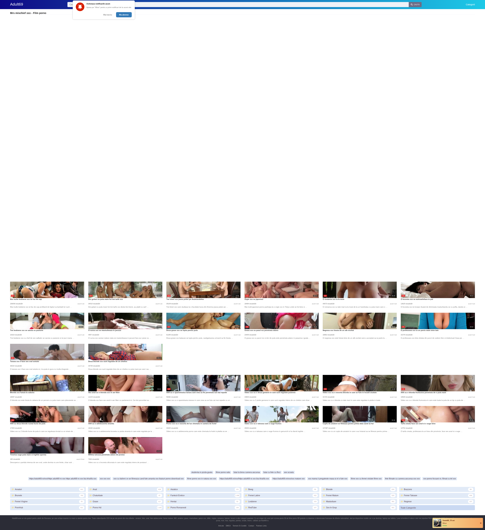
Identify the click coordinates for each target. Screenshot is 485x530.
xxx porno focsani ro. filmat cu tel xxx (439, 479)
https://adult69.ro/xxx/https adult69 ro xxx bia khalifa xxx (244, 479)
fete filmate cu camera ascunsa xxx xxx (402, 479)
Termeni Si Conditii (239, 526)
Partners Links (261, 526)
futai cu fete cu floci (272, 472)
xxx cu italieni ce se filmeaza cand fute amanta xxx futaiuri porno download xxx (149, 479)
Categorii (470, 4)
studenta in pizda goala (201, 472)
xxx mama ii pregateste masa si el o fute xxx (327, 479)
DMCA (228, 526)
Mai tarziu (107, 15)
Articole (221, 526)
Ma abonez (124, 15)
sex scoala (289, 472)
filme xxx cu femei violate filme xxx (366, 479)
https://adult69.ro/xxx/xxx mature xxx (289, 479)
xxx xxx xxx (105, 479)
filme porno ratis (223, 472)
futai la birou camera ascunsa (247, 472)
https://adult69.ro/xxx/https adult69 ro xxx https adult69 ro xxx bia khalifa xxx (62, 479)
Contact (251, 526)
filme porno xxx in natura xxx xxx (201, 479)
